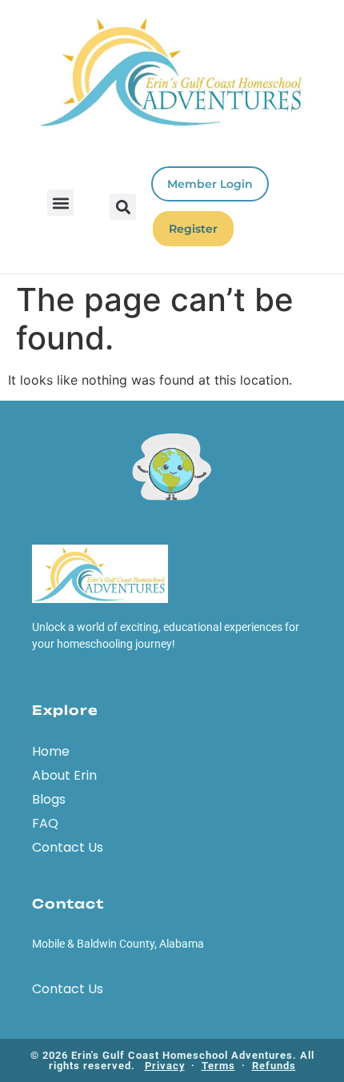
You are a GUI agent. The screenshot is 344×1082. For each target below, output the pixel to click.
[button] (60, 203)
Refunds (274, 1066)
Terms (218, 1066)
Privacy (165, 1066)
